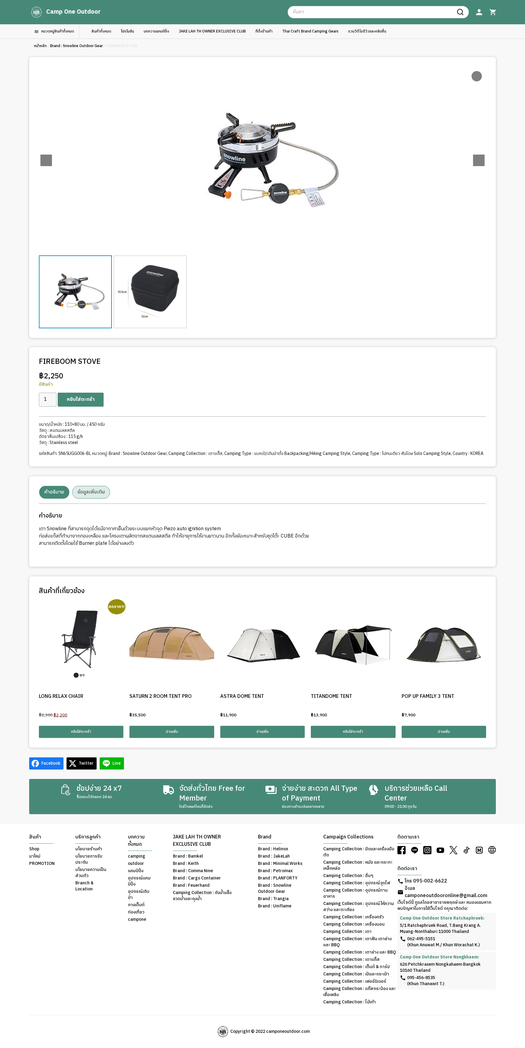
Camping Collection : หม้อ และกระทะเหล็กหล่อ (358, 865)
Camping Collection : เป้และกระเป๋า (356, 974)
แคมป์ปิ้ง (135, 871)
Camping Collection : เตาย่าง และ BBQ (359, 952)
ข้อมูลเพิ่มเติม (91, 492)
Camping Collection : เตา (347, 932)
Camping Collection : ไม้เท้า (349, 1002)
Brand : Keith (186, 864)
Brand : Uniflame (274, 906)
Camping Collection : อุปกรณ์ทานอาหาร (355, 893)
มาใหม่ (34, 856)
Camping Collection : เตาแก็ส (195, 453)
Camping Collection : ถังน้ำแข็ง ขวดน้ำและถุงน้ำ (202, 896)
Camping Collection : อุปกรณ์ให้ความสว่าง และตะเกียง (358, 907)
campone (137, 920)
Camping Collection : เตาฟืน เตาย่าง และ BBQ (357, 942)
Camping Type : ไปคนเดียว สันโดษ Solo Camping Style (401, 453)
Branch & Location (84, 886)
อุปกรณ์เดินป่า (138, 895)
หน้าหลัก (40, 46)
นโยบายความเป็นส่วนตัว (90, 873)
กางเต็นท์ (136, 905)
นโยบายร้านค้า (88, 849)
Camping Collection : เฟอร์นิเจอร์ (354, 981)
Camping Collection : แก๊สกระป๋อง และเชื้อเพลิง (359, 992)
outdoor (136, 864)
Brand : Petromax (275, 871)
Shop (34, 849)
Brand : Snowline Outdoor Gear (76, 46)
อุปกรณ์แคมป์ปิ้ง (139, 881)
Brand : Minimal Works (280, 864)
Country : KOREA (468, 453)
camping (136, 856)
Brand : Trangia (273, 899)
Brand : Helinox (273, 849)
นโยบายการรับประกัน (88, 859)
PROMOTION (42, 864)
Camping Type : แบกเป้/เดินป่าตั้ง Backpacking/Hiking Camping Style (287, 453)
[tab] (54, 492)
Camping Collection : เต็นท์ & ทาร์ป (356, 967)
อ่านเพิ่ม (172, 732)
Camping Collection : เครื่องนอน (354, 924)
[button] (479, 160)
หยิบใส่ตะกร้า (80, 399)
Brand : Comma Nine (193, 871)
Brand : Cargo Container (197, 878)
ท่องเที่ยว (136, 912)
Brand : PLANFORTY (277, 878)
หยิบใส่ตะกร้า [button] (81, 732)
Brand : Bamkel (188, 856)
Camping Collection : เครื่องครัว (353, 917)
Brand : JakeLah (274, 856)
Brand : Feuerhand (191, 885)
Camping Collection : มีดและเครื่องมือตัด (358, 852)
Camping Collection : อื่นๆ (348, 876)
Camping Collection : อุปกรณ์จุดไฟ (356, 883)
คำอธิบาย (54, 492)
